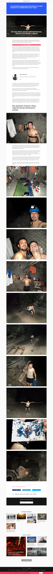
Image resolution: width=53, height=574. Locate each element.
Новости (6, 1)
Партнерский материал (41, 1)
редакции (34, 571)
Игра (3, 1)
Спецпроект (9, 1)
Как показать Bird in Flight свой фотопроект (18, 486)
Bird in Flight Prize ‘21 (15, 1)
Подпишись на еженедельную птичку (26, 499)
